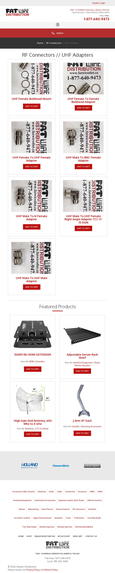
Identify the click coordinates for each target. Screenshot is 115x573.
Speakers (58, 518)
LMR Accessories (94, 500)
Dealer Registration (44, 536)
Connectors (70, 491)
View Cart (77, 536)
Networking (33, 509)
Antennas (29, 428)
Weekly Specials (46, 527)
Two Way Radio (94, 518)
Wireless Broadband (84, 527)
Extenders (40, 361)
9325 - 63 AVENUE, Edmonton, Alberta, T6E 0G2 (89, 10)
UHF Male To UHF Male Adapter (31, 279)
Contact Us (91, 536)
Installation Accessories (45, 500)
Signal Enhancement (42, 518)
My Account (64, 536)
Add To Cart (31, 106)
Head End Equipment (83, 362)
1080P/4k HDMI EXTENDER (32, 354)
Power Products (63, 509)
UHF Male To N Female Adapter (31, 217)
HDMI (31, 361)
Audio (51, 491)
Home (40, 43)
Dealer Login (98, 3)
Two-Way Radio (29, 527)
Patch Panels (47, 509)
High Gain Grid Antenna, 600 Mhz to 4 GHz (33, 422)
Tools (68, 518)
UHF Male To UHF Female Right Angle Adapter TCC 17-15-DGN (83, 219)
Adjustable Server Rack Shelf (82, 356)
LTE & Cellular (42, 428)
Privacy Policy (33, 569)
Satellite (75, 426)
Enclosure (82, 491)
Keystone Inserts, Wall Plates (71, 500)
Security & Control (22, 518)
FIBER (92, 491)
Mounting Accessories (91, 426)
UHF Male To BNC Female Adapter (83, 159)
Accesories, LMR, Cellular (23, 491)
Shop (29, 536)
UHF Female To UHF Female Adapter (32, 159)
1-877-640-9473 (96, 19)
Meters (22, 509)
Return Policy (51, 569)
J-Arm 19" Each (82, 420)
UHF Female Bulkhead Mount (31, 99)
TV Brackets (79, 518)
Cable (59, 491)
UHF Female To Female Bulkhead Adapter (83, 100)
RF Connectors (53, 43)
